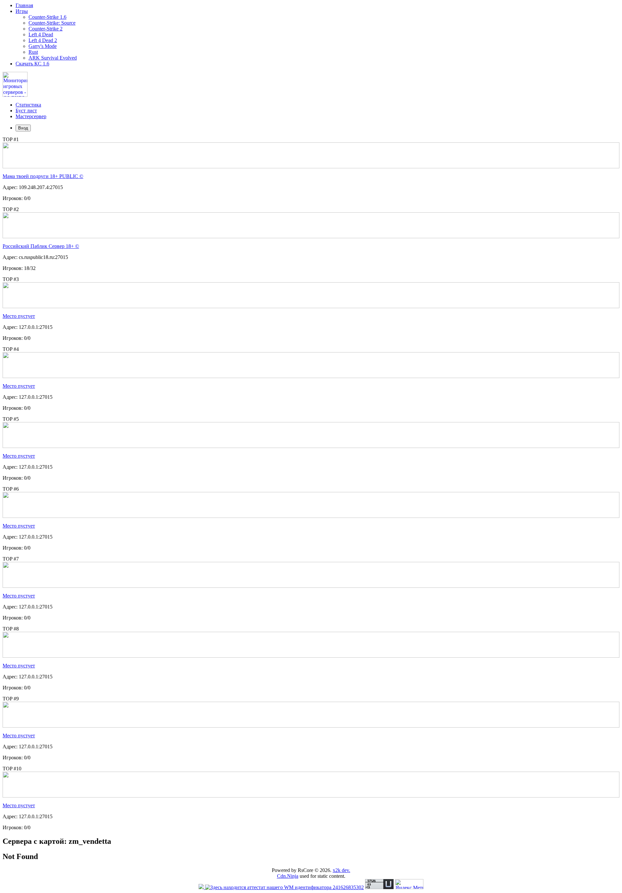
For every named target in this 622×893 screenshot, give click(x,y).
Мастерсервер (31, 116)
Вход (23, 128)
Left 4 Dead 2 (43, 40)
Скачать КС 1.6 (32, 63)
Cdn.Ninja (287, 876)
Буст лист (26, 110)
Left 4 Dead (41, 34)
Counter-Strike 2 (46, 28)
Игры (22, 11)
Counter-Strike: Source (52, 23)
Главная (24, 5)
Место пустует (19, 316)
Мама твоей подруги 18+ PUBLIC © (43, 176)
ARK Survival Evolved (53, 58)
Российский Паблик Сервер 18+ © (41, 246)
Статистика (28, 104)
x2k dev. (341, 870)
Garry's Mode (43, 46)
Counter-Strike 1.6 (47, 17)
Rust (33, 52)
